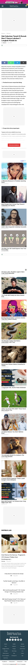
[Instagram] (10, 640)
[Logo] (14, 6)
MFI (11, 575)
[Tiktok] (15, 640)
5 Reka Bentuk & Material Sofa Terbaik (14, 573)
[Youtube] (18, 640)
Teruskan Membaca (14, 145)
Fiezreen (3, 561)
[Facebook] (7, 640)
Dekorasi (8, 33)
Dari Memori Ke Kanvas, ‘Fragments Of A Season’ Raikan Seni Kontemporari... (13, 557)
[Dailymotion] (21, 640)
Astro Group (23, 664)
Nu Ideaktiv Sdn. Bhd (13, 664)
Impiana (3, 33)
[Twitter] (13, 640)
